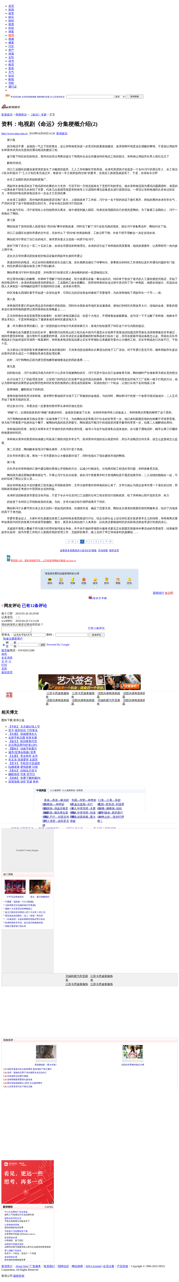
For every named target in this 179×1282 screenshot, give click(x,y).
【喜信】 (14, 770)
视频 (11, 39)
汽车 (11, 46)
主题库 (33, 759)
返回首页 (7, 672)
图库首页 (114, 550)
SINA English (93, 1266)
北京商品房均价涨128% (22, 744)
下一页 (108, 541)
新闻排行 (158, 592)
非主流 (12, 759)
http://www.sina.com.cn (14, 133)
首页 (11, 6)
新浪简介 (7, 1266)
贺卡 (11, 730)
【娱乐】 (14, 741)
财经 (11, 20)
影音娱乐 (7, 114)
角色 (35, 781)
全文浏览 (7, 657)
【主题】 (14, 755)
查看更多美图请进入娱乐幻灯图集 (78, 550)
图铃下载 (7, 720)
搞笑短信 (20, 730)
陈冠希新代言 (28, 741)
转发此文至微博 (98, 598)
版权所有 (18, 1275)
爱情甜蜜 (25, 766)
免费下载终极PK (30, 777)
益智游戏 (14, 781)
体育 (11, 13)
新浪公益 (18, 720)
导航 (11, 82)
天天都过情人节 (30, 726)
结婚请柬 (14, 766)
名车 (35, 755)
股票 (11, 24)
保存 (4, 654)
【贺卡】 (14, 763)
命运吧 (169, 592)
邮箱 (11, 79)
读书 (11, 61)
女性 (11, 57)
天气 (11, 72)
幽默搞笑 (14, 774)
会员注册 (108, 1266)
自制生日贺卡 (28, 770)
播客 (11, 42)
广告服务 (35, 1266)
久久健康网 (55, 790)
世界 (33, 752)
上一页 (70, 541)
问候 (35, 766)
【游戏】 (14, 777)
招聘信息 (63, 1266)
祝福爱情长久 (28, 733)
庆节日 (31, 774)
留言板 (5, 650)
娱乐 (11, 17)
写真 (23, 774)
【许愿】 (14, 733)
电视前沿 (21, 114)
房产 (11, 50)
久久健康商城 (68, 790)
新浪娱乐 (61, 133)
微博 (11, 35)
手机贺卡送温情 (30, 763)
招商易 (79, 790)
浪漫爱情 (23, 759)
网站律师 (77, 1266)
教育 (11, 64)
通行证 (12, 86)
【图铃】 (14, 748)
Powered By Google (58, 644)
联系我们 (49, 1266)
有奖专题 (31, 737)
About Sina (21, 1266)
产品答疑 (122, 1266)
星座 (11, 68)
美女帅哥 (25, 755)
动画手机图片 (28, 748)
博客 (11, 31)
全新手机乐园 (16, 737)
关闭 (4, 668)
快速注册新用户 (13, 638)
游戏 (11, 53)
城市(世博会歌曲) (19, 752)
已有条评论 (34, 605)
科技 (11, 28)
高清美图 (103, 550)
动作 (23, 781)
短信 (11, 75)
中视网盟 (41, 790)
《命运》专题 (38, 114)
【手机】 (14, 726)
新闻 (11, 9)
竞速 (29, 781)
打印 (4, 665)
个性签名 (32, 730)
